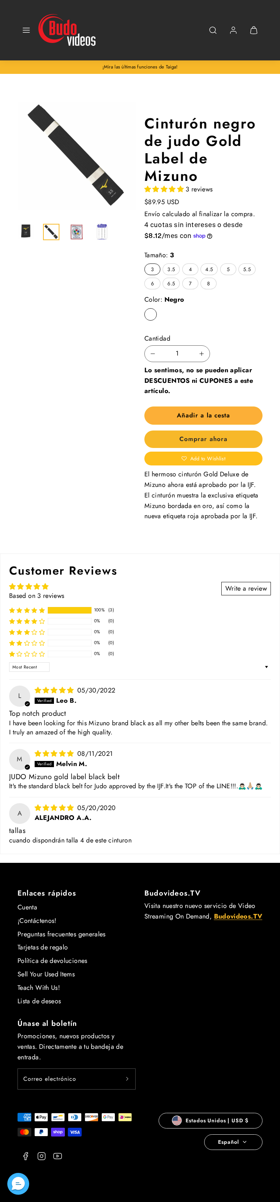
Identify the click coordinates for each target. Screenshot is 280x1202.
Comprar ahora (203, 439)
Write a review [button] (246, 588)
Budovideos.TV (172, 893)
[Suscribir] (127, 1079)
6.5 (171, 283)
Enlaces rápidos (47, 893)
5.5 (247, 269)
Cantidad (157, 338)
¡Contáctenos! (37, 920)
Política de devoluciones (53, 960)
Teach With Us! (39, 987)
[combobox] (213, 34)
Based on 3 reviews (36, 595)
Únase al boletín (47, 1023)
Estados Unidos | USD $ (217, 1120)
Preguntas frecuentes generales (62, 934)
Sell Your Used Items (46, 974)
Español (228, 1142)
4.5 (209, 269)
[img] (55, 690)
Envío (152, 214)
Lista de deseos (39, 1001)
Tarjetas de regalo (43, 947)
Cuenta (27, 907)
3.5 (171, 269)
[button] (26, 30)
